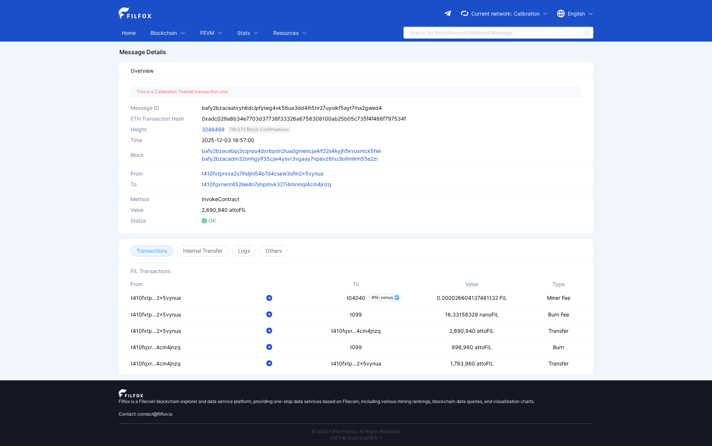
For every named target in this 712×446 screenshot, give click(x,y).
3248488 (213, 129)
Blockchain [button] (164, 33)
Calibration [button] (527, 13)
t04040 (356, 298)
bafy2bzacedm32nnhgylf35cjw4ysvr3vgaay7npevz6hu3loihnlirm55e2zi (290, 158)
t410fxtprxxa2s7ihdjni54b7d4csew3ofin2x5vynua (262, 173)
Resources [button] (286, 33)
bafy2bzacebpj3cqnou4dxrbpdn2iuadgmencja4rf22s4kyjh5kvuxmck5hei (291, 151)
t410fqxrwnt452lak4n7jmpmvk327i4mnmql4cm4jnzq (266, 184)
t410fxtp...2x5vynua (156, 298)
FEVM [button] (207, 33)
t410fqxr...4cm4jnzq (356, 331)
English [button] (577, 13)
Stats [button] (244, 33)
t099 (356, 314)
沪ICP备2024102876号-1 (356, 438)
